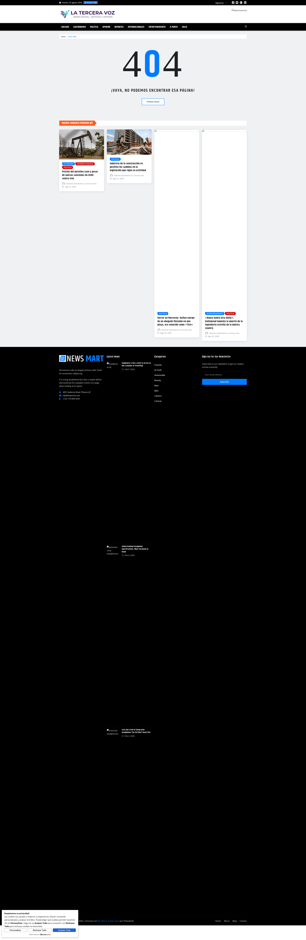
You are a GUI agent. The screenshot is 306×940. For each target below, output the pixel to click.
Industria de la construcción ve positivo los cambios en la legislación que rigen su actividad (128, 167)
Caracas (158, 401)
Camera (157, 396)
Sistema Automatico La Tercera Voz (81, 183)
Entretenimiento (157, 27)
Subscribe (224, 382)
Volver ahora (153, 101)
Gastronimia (79, 27)
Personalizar (15, 930)
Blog (235, 921)
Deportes (119, 27)
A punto (174, 27)
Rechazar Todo (39, 930)
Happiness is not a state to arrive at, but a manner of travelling (136, 364)
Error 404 (72, 36)
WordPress (103, 921)
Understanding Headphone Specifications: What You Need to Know (135, 549)
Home (218, 921)
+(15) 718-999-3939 (71, 398)
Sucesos (65, 27)
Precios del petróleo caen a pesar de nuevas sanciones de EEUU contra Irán (80, 175)
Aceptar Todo (64, 930)
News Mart (114, 921)
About (227, 921)
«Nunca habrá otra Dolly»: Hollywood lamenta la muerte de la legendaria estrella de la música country (224, 323)
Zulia (184, 27)
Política (94, 27)
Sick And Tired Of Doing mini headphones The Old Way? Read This (136, 731)
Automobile (159, 375)
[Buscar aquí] (246, 26)
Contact (243, 921)
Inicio (63, 36)
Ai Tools (158, 370)
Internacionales (136, 27)
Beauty (157, 380)
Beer (156, 385)
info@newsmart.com (71, 395)
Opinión (106, 27)
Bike (156, 390)
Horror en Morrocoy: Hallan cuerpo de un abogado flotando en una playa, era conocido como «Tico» (176, 321)
